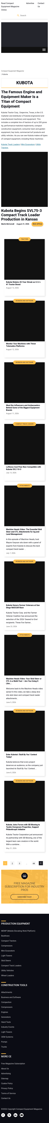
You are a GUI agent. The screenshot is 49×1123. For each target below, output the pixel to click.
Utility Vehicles (7, 970)
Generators (6, 1017)
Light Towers (6, 955)
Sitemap (4, 1078)
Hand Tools (6, 1022)
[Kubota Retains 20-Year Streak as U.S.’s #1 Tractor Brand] (24, 259)
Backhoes (5, 935)
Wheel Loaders (7, 975)
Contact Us (41, 5)
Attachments (6, 992)
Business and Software (11, 997)
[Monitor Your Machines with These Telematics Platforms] (24, 321)
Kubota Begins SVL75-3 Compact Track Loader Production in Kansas (21, 215)
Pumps (4, 1041)
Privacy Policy (7, 1088)
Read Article (37, 224)
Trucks (4, 1046)
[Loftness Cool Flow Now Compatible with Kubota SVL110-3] (24, 444)
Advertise (30, 3)
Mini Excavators (28, 144)
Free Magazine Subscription (13, 1063)
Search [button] (18, 16)
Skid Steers (6, 960)
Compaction (6, 1002)
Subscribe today (24, 897)
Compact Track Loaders (11, 965)
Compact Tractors (8, 940)
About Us (5, 1068)
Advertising (6, 1073)
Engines (4, 1012)
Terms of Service (8, 1093)
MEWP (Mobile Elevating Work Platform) (18, 931)
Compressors (6, 945)
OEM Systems (7, 1037)
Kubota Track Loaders (10, 144)
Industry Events (7, 1027)
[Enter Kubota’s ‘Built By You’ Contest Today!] (24, 731)
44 (34, 863)
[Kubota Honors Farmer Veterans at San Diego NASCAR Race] (24, 581)
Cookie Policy (7, 1083)
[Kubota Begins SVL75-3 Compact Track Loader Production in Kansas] (24, 179)
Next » (41, 863)
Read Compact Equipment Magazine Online (10, 6)
